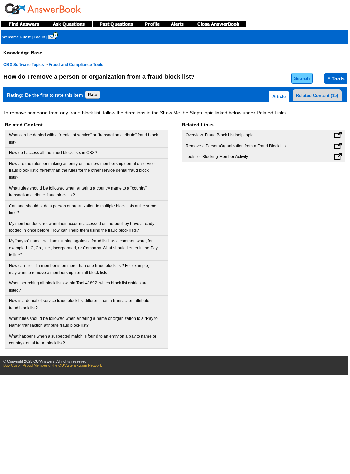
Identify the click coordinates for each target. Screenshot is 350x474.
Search (302, 78)
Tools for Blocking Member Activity (217, 156)
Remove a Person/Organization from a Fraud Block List (236, 146)
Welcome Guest (16, 37)
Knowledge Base (22, 52)
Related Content (317, 95)
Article (279, 96)
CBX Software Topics (23, 64)
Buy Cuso (11, 365)
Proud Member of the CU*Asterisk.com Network (62, 365)
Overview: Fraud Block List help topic (219, 135)
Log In (39, 37)
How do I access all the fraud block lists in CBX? (53, 152)
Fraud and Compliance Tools (76, 64)
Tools (338, 78)
